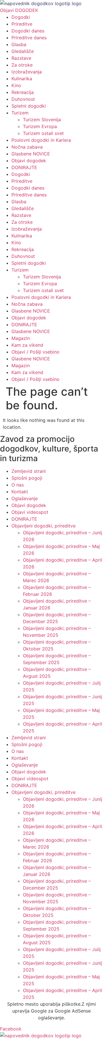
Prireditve (21, 24)
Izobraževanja (26, 72)
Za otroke (22, 65)
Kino (16, 85)
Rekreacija (22, 92)
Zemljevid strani (28, 471)
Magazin (20, 338)
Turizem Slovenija (42, 119)
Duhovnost (23, 99)
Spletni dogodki (28, 106)
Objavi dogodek (28, 160)
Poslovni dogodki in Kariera (41, 140)
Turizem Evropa (40, 126)
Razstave (21, 58)
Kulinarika (21, 78)
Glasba (18, 44)
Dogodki (20, 17)
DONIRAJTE (24, 167)
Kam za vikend (27, 345)
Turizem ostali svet (43, 133)
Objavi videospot (29, 512)
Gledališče (22, 51)
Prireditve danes (29, 37)
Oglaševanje (24, 498)
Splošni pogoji (26, 478)
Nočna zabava (27, 147)
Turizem (20, 113)
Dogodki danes (27, 31)
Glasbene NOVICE (30, 154)
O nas (17, 485)
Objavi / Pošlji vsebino (35, 352)
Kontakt (19, 491)
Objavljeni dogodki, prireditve (43, 526)
